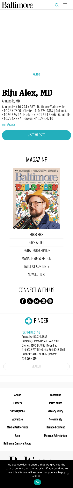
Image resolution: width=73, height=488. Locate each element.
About (17, 395)
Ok (37, 482)
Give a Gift (36, 243)
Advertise (17, 419)
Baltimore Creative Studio (17, 443)
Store (17, 435)
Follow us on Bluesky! (36, 301)
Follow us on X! (30, 301)
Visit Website (8, 124)
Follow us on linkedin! (43, 301)
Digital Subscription (36, 251)
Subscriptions (17, 411)
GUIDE (36, 74)
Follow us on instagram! (50, 301)
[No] (68, 474)
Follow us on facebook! (23, 301)
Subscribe (36, 235)
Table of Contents (36, 267)
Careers (17, 403)
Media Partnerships (17, 427)
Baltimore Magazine (35, 5)
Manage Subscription (36, 259)
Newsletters (36, 275)
